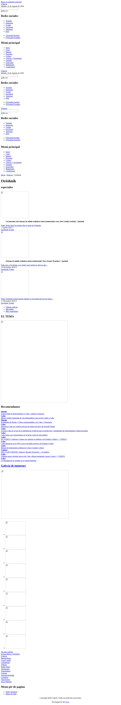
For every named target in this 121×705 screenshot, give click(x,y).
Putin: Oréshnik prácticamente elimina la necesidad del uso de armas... (27, 299)
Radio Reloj (5, 667)
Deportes (9, 54)
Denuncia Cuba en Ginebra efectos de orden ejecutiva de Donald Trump (28, 427)
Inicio (8, 48)
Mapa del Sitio (11, 694)
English (16, 36)
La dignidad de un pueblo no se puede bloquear (18, 461)
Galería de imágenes (13, 465)
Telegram (9, 29)
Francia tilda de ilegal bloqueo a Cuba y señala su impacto (22, 414)
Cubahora (4, 677)
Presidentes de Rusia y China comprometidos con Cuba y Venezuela (26, 422)
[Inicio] (4, 4)
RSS (7, 32)
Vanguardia (5, 669)
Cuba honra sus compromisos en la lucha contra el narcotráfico (24, 435)
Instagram (9, 23)
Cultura (8, 56)
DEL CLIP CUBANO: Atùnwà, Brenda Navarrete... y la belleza (25, 452)
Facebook (9, 27)
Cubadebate (5, 663)
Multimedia (10, 65)
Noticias (10, 175)
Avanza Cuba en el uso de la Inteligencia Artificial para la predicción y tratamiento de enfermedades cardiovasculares (44, 431)
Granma (4, 673)
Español (17, 38)
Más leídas (10, 309)
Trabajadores (6, 671)
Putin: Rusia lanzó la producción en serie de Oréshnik (21, 225)
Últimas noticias (12, 307)
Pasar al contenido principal (11, 2)
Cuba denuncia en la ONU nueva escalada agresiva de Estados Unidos (27, 444)
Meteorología (6, 658)
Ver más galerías (7, 652)
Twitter (8, 25)
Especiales (9, 63)
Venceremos (5, 680)
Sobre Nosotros (11, 692)
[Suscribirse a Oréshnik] (10, 654)
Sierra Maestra (6, 682)
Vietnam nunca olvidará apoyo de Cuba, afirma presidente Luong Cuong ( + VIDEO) (33, 456)
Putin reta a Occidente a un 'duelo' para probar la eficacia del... (24, 265)
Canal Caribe (6, 660)
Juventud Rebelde (7, 675)
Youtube (9, 21)
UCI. (67, 702)
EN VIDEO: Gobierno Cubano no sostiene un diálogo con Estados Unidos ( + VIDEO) (34, 439)
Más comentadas (12, 311)
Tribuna (4, 665)
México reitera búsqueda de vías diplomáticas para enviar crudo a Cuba (27, 418)
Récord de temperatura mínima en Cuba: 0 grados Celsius (22, 448)
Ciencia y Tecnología (14, 58)
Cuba (8, 50)
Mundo (8, 52)
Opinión (9, 61)
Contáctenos (10, 67)
